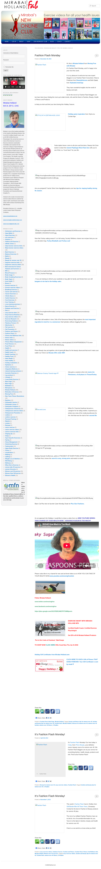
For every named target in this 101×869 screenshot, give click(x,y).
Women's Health (10, 475)
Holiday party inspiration (76, 114)
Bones (7, 283)
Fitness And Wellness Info (90, 851)
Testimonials (9, 446)
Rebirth (7, 421)
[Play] (6, 87)
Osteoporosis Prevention (12, 413)
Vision (7, 450)
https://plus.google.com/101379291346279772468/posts (53, 611)
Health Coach (9, 352)
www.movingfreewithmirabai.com (12, 220)
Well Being (8, 461)
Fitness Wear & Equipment (13, 342)
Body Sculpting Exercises (13, 277)
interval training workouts (13, 371)
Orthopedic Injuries (11, 402)
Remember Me (10, 67)
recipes (7, 423)
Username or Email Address (10, 53)
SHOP (28, 41)
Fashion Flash (44, 721)
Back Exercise (9, 252)
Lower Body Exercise (11, 379)
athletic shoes (9, 243)
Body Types (8, 279)
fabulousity (8, 325)
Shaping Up (8, 433)
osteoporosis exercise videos (14, 410)
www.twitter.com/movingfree (44, 601)
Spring (7, 440)
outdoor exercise (10, 417)
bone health (8, 281)
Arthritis (7, 239)
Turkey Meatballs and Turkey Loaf (58, 241)
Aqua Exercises (10, 235)
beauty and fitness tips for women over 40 (80, 721)
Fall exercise (9, 327)
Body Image (9, 275)
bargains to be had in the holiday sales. (48, 281)
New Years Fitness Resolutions (14, 396)
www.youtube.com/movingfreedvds (62, 576)
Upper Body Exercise (11, 448)
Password (6, 60)
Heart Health (9, 358)
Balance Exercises (10, 254)
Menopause (8, 387)
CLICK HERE (50, 645)
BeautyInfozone (82, 80)
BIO (6, 271)
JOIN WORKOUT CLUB (40, 41)
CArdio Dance (9, 296)
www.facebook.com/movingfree (45, 606)
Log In (6, 70)
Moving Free (9, 394)
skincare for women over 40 (80, 723)
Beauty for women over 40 (47, 785)
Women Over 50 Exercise (13, 473)
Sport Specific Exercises (12, 438)
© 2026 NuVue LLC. (50, 865)
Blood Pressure (10, 273)
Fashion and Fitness (68, 851)
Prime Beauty (80, 745)
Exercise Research (10, 319)
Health (7, 348)
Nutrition (8, 400)
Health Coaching (10, 354)
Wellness (8, 463)
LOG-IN (14, 41)
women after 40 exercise (12, 467)
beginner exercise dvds (12, 262)
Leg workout (9, 375)
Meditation (8, 385)
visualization (9, 452)
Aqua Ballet (8, 233)
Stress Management (11, 442)
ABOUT (21, 41)
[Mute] (20, 87)
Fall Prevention (9, 329)
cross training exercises (12, 304)
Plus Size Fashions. (77, 504)
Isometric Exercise (11, 373)
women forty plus (10, 469)
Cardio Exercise (10, 298)
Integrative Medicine (11, 369)
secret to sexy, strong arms (61, 458)
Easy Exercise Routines (12, 314)
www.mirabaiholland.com (10, 216)
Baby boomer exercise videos (14, 248)
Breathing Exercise (11, 289)
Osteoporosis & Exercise (12, 408)
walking (7, 456)
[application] (14, 83)
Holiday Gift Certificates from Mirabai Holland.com (52, 654)
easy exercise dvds (11, 312)
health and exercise (11, 350)
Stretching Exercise (11, 444)
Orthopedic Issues (10, 404)
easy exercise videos (61, 785)
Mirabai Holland (78, 63)
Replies (55, 725)
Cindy (70, 745)
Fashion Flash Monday (47, 55)
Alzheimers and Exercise (12, 231)
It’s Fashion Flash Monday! (50, 734)
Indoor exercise (10, 367)
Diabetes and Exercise (12, 308)
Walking (7, 454)
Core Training (9, 302)
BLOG (52, 41)
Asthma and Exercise (11, 241)
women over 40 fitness (45, 725)
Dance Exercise (10, 306)
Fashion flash (58, 723)
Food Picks (8, 346)
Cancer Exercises (10, 293)
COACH (59, 41)
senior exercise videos (12, 429)
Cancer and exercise (11, 291)
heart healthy (9, 360)
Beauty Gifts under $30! (57, 353)
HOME (7, 41)
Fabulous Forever (58, 851)
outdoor (7, 415)
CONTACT (68, 41)
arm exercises (9, 237)
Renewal (7, 425)
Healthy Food (9, 356)
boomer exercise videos (12, 287)
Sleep (7, 436)
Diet (6, 310)
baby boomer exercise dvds (13, 246)
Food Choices (9, 344)
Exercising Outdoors (11, 321)
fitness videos (9, 339)
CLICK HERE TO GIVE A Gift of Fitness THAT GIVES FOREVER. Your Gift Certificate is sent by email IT (82, 662)
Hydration (8, 365)
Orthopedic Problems (11, 406)
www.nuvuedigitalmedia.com (11, 224)
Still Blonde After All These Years (77, 806)
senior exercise (9, 427)
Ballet (7, 256)
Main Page (51, 721)
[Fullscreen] (23, 87)
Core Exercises (9, 300)
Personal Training (10, 419)
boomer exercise (10, 285)
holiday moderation (11, 362)
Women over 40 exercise (51, 853)
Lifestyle (7, 377)
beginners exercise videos (13, 264)
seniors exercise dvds (12, 431)
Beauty (7, 258)
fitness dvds (9, 337)
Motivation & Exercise (12, 392)
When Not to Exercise (11, 465)
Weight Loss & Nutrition (12, 458)
